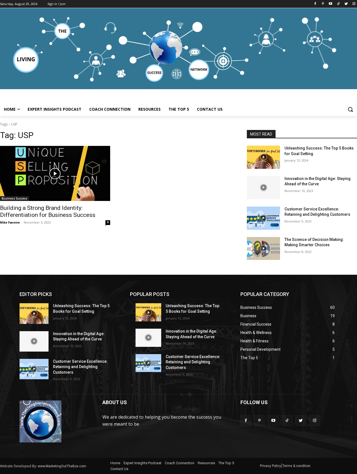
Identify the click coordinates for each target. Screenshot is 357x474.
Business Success (14, 198)
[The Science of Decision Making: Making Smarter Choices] (263, 248)
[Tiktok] (338, 4)
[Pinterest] (323, 4)
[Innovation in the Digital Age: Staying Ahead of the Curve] (263, 187)
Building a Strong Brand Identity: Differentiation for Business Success (47, 211)
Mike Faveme (10, 222)
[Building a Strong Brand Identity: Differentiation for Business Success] (55, 173)
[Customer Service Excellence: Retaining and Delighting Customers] (263, 218)
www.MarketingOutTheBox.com (62, 466)
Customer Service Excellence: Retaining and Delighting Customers (80, 367)
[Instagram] (354, 4)
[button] (350, 109)
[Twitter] (346, 4)
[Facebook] (315, 4)
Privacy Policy (270, 466)
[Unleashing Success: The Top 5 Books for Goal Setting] (263, 157)
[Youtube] (330, 4)
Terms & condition (296, 466)
